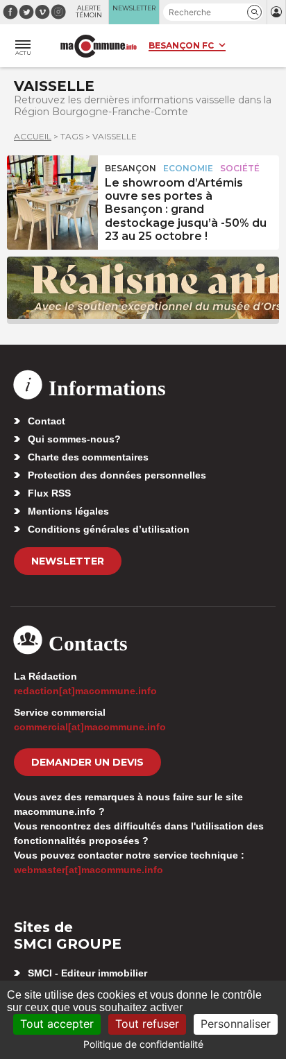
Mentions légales (68, 511)
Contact (46, 421)
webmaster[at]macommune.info (88, 869)
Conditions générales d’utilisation (109, 529)
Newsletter (67, 561)
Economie (188, 168)
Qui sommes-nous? (74, 439)
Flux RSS (49, 493)
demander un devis (87, 762)
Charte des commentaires (88, 457)
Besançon (130, 168)
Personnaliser (236, 1024)
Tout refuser (147, 1024)
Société (240, 168)
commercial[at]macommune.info (90, 726)
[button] (254, 12)
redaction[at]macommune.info (85, 690)
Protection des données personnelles (117, 475)
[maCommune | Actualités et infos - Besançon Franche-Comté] (98, 46)
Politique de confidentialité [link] (143, 1044)
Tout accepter (57, 1024)
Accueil (32, 136)
